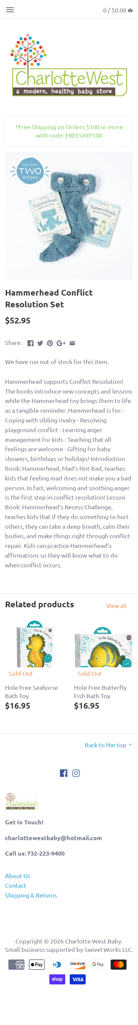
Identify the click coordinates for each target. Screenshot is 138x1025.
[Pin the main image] (50, 341)
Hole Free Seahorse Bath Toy (31, 691)
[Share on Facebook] (30, 341)
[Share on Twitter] (40, 341)
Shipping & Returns (31, 895)
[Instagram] (76, 772)
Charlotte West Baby (93, 940)
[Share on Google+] (61, 341)
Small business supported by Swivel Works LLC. (69, 949)
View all (116, 605)
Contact (15, 885)
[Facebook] (64, 772)
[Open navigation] (10, 10)
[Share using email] (72, 341)
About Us (17, 875)
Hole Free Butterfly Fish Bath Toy (100, 691)
